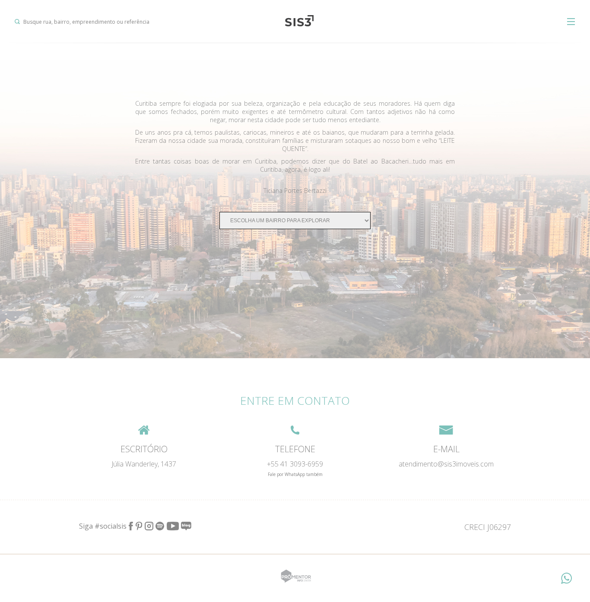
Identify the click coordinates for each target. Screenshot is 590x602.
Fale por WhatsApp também (295, 474)
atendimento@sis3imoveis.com (446, 464)
